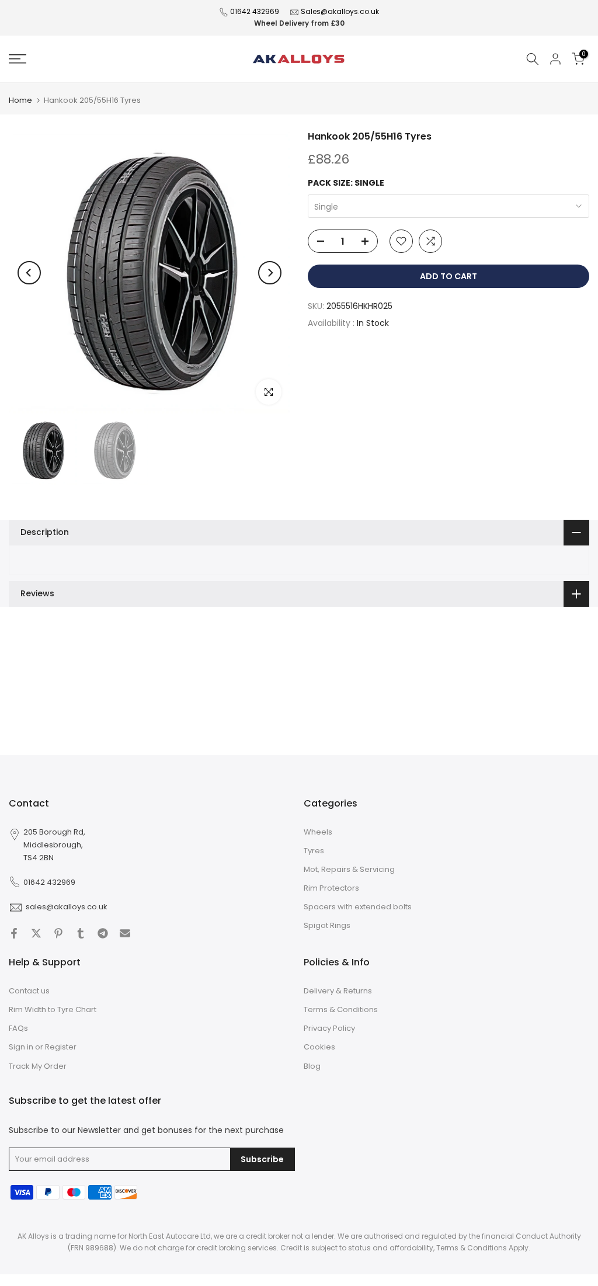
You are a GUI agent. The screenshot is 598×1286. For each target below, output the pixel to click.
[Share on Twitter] (36, 933)
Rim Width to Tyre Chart (52, 1009)
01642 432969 (254, 11)
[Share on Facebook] (14, 933)
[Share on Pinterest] (58, 933)
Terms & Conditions (341, 1009)
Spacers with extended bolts (358, 906)
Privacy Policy (329, 1028)
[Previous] (29, 272)
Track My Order (38, 1066)
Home (20, 100)
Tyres (314, 850)
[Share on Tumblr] (80, 933)
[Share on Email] (125, 933)
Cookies (319, 1046)
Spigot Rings (327, 925)
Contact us (29, 990)
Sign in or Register (43, 1046)
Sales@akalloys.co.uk (340, 11)
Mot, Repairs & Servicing (349, 869)
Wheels (318, 831)
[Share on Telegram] (103, 933)
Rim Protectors (331, 888)
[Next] (269, 272)
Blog (312, 1066)
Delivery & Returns (338, 990)
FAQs (18, 1028)
